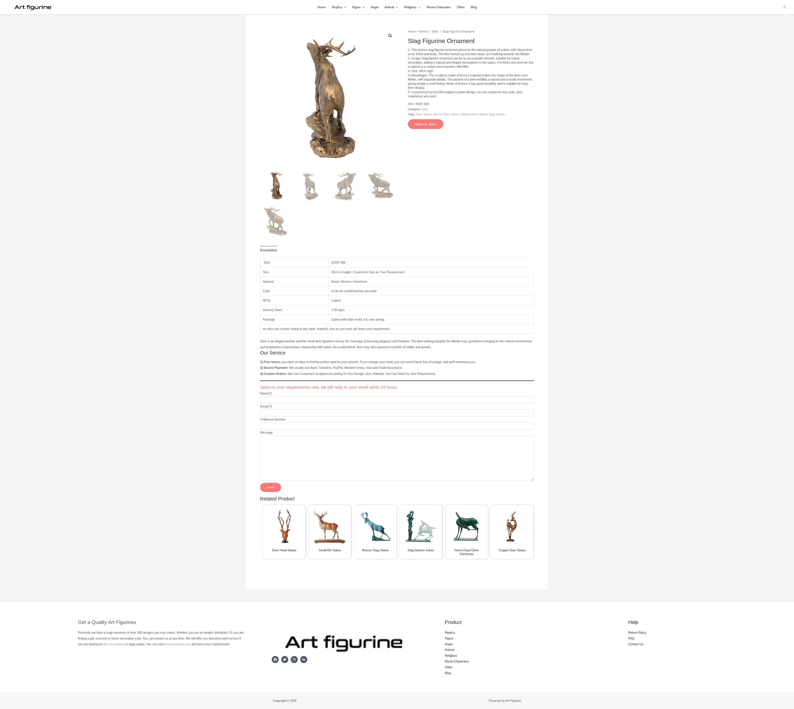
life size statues (114, 644)
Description (268, 250)
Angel (374, 7)
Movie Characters (439, 7)
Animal (389, 7)
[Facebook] (275, 659)
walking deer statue (474, 114)
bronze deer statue (446, 114)
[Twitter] (284, 659)
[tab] (268, 250)
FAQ (631, 638)
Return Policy (637, 632)
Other (461, 7)
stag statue (497, 114)
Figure (356, 7)
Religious (410, 7)
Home (321, 7)
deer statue (424, 114)
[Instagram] (294, 659)
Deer (435, 31)
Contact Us (635, 644)
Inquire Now (426, 124)
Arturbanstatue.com (177, 644)
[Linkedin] (303, 659)
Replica (337, 7)
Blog (474, 7)
